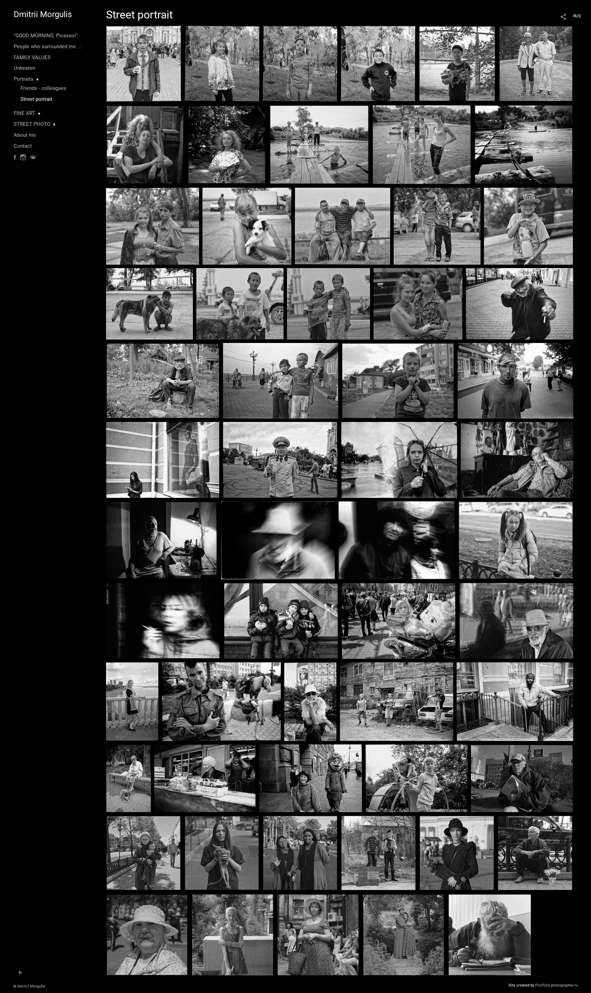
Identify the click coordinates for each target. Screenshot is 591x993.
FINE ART (24, 113)
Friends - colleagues (43, 88)
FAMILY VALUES (32, 57)
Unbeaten (24, 68)
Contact (23, 146)
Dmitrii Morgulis (43, 14)
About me (25, 135)
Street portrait (36, 99)
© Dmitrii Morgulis (29, 986)
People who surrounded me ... (47, 46)
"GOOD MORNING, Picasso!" (46, 35)
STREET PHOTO (32, 124)
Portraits (24, 79)
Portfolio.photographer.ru (556, 985)
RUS (577, 16)
